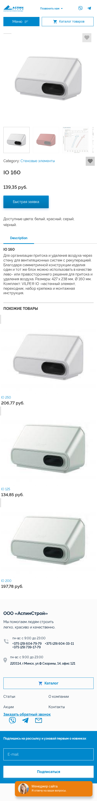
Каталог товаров (71, 21)
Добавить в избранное (86, 37)
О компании (58, 696)
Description (18, 238)
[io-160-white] (48, 78)
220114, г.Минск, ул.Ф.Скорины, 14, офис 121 (42, 663)
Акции (8, 707)
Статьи (9, 696)
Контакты (56, 707)
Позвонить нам (49, 8)
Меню (17, 21)
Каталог (51, 683)
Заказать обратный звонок (27, 714)
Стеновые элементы (38, 161)
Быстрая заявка (26, 202)
